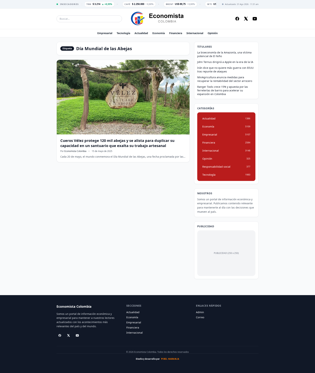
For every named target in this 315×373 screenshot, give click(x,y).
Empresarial (104, 33)
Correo (200, 317)
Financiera (175, 33)
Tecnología (123, 33)
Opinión (213, 33)
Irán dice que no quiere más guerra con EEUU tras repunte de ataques (225, 69)
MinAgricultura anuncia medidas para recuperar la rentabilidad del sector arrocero (224, 79)
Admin (200, 312)
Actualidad (141, 33)
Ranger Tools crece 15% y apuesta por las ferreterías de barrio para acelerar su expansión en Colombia (222, 90)
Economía (158, 33)
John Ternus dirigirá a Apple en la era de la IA (225, 62)
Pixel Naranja (170, 358)
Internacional (194, 33)
